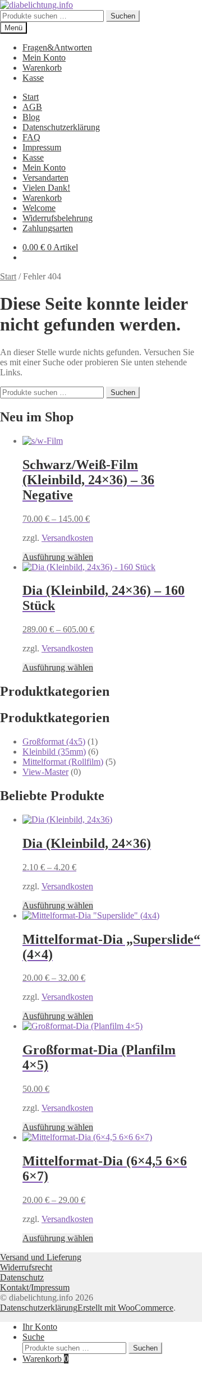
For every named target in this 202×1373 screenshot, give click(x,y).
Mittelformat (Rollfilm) (62, 761)
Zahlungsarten (47, 228)
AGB (32, 107)
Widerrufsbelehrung (57, 218)
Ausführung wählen (57, 557)
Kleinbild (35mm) (54, 751)
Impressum (41, 147)
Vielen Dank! (46, 187)
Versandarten (45, 177)
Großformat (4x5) (53, 741)
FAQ (31, 137)
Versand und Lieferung (40, 1257)
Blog (31, 117)
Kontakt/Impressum (35, 1287)
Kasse (33, 77)
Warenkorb (42, 67)
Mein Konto (44, 57)
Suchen (123, 16)
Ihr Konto (39, 1326)
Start (30, 97)
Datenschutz (22, 1277)
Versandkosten (67, 538)
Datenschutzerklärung (61, 127)
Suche (33, 1337)
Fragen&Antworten (57, 47)
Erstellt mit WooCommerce (125, 1307)
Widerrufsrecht (26, 1267)
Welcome (39, 208)
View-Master (45, 772)
